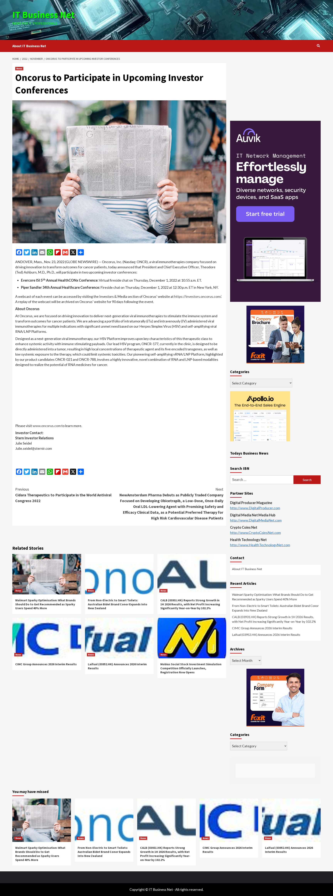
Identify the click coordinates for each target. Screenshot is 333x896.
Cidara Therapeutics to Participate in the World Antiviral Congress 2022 (63, 495)
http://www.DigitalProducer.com (255, 508)
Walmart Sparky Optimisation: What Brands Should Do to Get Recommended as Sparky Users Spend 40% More (45, 604)
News (19, 68)
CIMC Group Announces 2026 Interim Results (46, 664)
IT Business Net (43, 14)
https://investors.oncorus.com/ (197, 296)
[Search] (318, 45)
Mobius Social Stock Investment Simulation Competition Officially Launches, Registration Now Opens (190, 668)
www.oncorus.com (47, 426)
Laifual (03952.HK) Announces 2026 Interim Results (266, 635)
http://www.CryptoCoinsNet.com (255, 533)
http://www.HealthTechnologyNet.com (260, 545)
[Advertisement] (218, 19)
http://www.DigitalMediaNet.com (256, 520)
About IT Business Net (29, 46)
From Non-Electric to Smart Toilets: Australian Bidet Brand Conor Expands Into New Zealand (117, 604)
